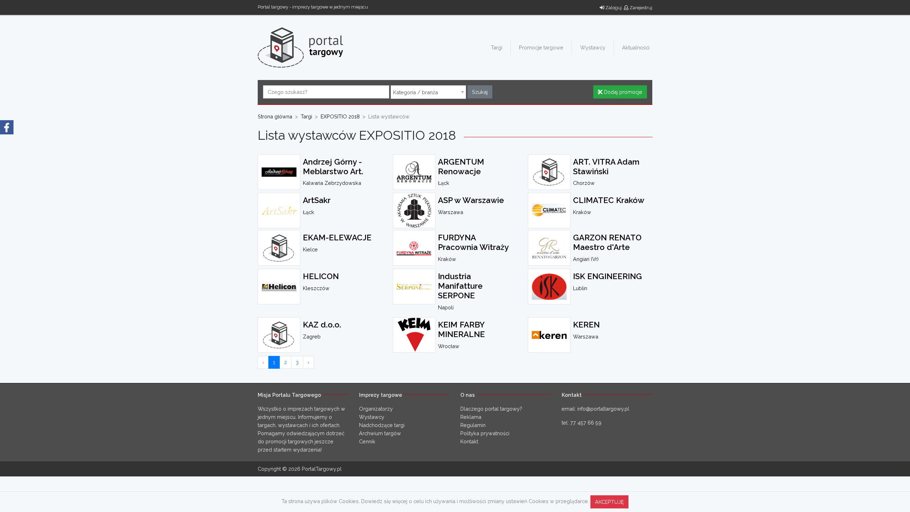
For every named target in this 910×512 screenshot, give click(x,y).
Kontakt (469, 441)
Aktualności (635, 47)
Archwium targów (380, 433)
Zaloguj (613, 7)
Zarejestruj (640, 7)
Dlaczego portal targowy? (491, 409)
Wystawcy (592, 47)
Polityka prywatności (484, 433)
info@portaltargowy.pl (603, 409)
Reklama (470, 417)
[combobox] (428, 92)
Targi (496, 47)
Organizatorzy (376, 409)
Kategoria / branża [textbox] (415, 92)
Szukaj (480, 92)
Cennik (367, 441)
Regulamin (473, 425)
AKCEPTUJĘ (609, 502)
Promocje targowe (541, 47)
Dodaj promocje (622, 92)
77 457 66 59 (585, 423)
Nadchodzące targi (382, 425)
